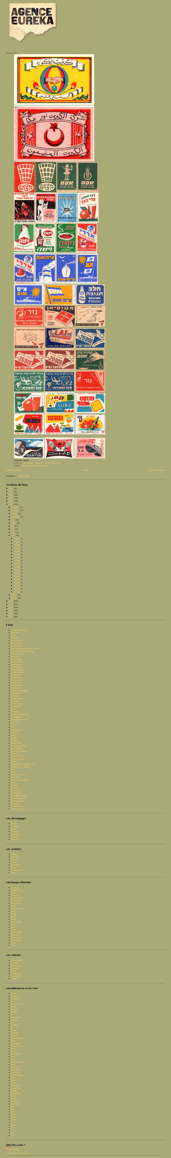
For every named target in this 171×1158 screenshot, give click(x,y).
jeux (12, 1056)
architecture (15, 998)
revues (13, 1117)
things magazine (17, 669)
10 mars (17, 566)
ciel (12, 1022)
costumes (14, 1025)
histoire (14, 867)
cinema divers (16, 976)
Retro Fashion (16, 659)
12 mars (17, 563)
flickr (13, 1040)
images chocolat (17, 908)
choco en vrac (16, 895)
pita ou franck (14, 1149)
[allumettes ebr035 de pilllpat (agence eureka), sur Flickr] (88, 222)
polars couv (15, 1103)
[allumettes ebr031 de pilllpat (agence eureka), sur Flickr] (24, 283)
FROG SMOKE (17, 756)
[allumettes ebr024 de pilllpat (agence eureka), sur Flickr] (29, 391)
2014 (11, 494)
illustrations (15, 1043)
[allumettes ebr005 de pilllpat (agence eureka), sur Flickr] (60, 433)
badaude (14, 732)
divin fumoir (16, 790)
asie (12, 1001)
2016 (11, 488)
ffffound (14, 753)
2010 (11, 601)
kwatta (13, 913)
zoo (12, 1132)
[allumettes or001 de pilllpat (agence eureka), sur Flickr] (54, 160)
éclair (13, 945)
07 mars (17, 576)
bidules (14, 1012)
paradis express (17, 698)
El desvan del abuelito (19, 690)
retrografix (15, 656)
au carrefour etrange (19, 795)
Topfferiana (15, 688)
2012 (11, 501)
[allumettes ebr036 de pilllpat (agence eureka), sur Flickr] (24, 252)
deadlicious (15, 740)
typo (13, 1127)
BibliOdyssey (16, 677)
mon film (14, 962)
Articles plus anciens (157, 470)
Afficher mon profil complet (17, 1152)
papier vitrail (16, 1088)
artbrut (13, 772)
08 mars (17, 573)
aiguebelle (15, 887)
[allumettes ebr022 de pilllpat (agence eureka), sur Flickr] (60, 326)
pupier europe (16, 937)
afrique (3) (15, 996)
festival (14, 970)
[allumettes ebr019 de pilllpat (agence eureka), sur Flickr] (90, 348)
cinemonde (15, 968)
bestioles (14, 1009)
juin (13, 526)
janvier (14, 598)
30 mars (17, 538)
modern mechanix (18, 703)
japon (13, 782)
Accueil (85, 470)
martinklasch (16, 716)
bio (12, 1014)
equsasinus (15, 695)
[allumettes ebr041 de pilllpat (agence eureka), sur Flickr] (88, 191)
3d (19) (14, 993)
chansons (14, 1019)
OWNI (13, 761)
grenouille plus (17, 640)
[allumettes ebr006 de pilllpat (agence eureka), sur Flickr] (60, 304)
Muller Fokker (16, 743)
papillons (14, 1090)
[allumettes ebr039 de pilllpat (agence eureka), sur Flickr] (45, 222)
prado (13, 929)
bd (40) (14, 1006)
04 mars (17, 585)
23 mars (17, 548)
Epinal (13, 823)
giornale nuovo (17, 664)
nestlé (13, 927)
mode (13, 1080)
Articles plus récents (14, 470)
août (13, 519)
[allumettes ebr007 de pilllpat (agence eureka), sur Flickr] (90, 433)
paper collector (17, 667)
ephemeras (26, 465)
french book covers (18, 798)
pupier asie (15, 934)
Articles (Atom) (23, 475)
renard (13, 1114)
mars (13, 535)
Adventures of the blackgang (22, 651)
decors (13, 1030)
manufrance (15, 1069)
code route (15, 857)
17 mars (17, 554)
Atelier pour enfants (19, 630)
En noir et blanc (17, 661)
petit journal (15, 1093)
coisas (13, 709)
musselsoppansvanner (19, 719)
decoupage (15, 826)
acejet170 (15, 722)
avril (13, 532)
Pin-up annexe (16, 645)
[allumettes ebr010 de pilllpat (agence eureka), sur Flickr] (90, 412)
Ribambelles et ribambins (21, 766)
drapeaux (14, 1033)
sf (11, 1122)
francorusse (15, 903)
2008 (11, 607)
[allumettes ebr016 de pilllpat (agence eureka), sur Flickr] (90, 369)
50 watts (14, 711)
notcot (13, 724)
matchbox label (37, 465)
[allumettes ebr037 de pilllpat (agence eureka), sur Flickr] (45, 252)
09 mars (17, 569)
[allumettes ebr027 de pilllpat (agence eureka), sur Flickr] (45, 283)
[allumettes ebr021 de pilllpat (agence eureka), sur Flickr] (90, 326)
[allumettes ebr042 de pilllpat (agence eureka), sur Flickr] (67, 191)
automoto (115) (17, 1004)
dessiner (14, 859)
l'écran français (17, 960)
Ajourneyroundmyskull (20, 714)
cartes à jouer (16, 1017)
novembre (15, 510)
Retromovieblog (17, 653)
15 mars (17, 557)
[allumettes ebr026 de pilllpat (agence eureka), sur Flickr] (87, 283)
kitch (13, 1059)
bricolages (15, 831)
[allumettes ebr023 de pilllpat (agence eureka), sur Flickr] (29, 326)
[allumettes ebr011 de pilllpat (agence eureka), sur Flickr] (60, 457)
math (13, 872)
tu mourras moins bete (19, 779)
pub (45, 465)
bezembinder (16, 706)
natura (13, 924)
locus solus (15, 803)
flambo (14, 829)
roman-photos (16, 973)
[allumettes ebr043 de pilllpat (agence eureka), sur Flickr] (45, 191)
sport (13, 1124)
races (13, 1109)
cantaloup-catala (17, 890)
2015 (11, 491)
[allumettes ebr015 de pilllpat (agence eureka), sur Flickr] (60, 391)
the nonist (15, 701)
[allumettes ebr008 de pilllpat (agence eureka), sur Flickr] (29, 433)
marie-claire (15, 1072)
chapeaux (15, 638)
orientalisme (16, 1085)
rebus (13, 1111)
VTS (13, 727)
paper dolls (15, 834)
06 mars (17, 579)
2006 (11, 613)
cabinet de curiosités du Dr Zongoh (25, 648)
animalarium (16, 693)
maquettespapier (17, 808)
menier (13, 916)
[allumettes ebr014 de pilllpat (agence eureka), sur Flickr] (90, 391)
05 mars (17, 582)
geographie (15, 864)
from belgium (16, 685)
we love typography (19, 745)
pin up (13, 1098)
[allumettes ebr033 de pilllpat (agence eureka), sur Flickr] (90, 304)
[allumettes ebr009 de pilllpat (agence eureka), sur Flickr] (29, 457)
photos (13, 1096)
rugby (13, 1119)
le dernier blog (16, 806)
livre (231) (15, 1067)
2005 (11, 616)
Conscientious (16, 680)
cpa (12, 1027)
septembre (15, 516)
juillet (13, 523)
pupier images (16, 940)
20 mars (17, 551)
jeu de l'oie (15, 1054)
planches (14, 1101)
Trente (13, 635)
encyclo (14, 1035)
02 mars (17, 591)
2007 (11, 610)
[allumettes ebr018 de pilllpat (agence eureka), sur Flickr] (29, 369)
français (14, 862)
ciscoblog (15, 785)
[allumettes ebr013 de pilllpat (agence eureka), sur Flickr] (60, 412)
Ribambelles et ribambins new (23, 764)
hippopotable (16, 793)
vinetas (14, 735)
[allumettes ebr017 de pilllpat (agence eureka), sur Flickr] (60, 369)
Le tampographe (17, 800)
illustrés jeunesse (17, 1046)
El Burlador (15, 682)
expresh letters (16, 748)
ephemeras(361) (17, 1038)
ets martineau (16, 900)
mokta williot (16, 921)
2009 (11, 604)
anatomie (14, 854)
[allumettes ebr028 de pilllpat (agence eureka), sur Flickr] (66, 283)
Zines (13, 769)
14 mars (17, 560)
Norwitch (15, 787)
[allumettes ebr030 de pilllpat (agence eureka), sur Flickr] (87, 252)
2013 (11, 498)
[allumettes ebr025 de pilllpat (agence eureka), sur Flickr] (29, 348)
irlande (13, 1048)
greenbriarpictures (18, 672)
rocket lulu (15, 632)
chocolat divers (17, 898)
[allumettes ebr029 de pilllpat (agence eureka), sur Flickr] (29, 304)
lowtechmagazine (18, 758)
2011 (11, 504)
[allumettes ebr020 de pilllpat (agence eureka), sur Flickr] (60, 348)
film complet (16, 965)
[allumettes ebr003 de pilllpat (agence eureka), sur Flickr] (90, 457)
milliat (13, 919)
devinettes (15, 839)
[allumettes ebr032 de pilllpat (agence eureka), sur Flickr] (66, 252)
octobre (14, 513)
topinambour (16, 730)
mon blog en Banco (19, 751)
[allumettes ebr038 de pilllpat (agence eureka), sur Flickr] (24, 222)
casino (13, 892)
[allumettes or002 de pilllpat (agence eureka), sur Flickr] (54, 104)
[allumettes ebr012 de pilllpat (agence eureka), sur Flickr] (29, 412)
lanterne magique (18, 1061)
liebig (13, 1064)
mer (12, 1077)
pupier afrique (16, 932)
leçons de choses (17, 870)
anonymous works (18, 774)
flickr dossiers (16, 643)
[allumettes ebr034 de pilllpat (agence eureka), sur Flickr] (24, 191)
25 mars (17, 544)
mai (13, 529)
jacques (14, 911)
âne (12, 1135)
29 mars (17, 541)
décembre (15, 507)
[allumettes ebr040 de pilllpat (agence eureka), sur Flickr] (67, 222)
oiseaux (14, 1082)
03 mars (17, 588)
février (14, 594)
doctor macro (16, 674)
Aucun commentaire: (52, 462)
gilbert (13, 906)
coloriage (14, 836)
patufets (14, 737)
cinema (14, 978)
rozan (13, 942)
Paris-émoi (15, 777)
